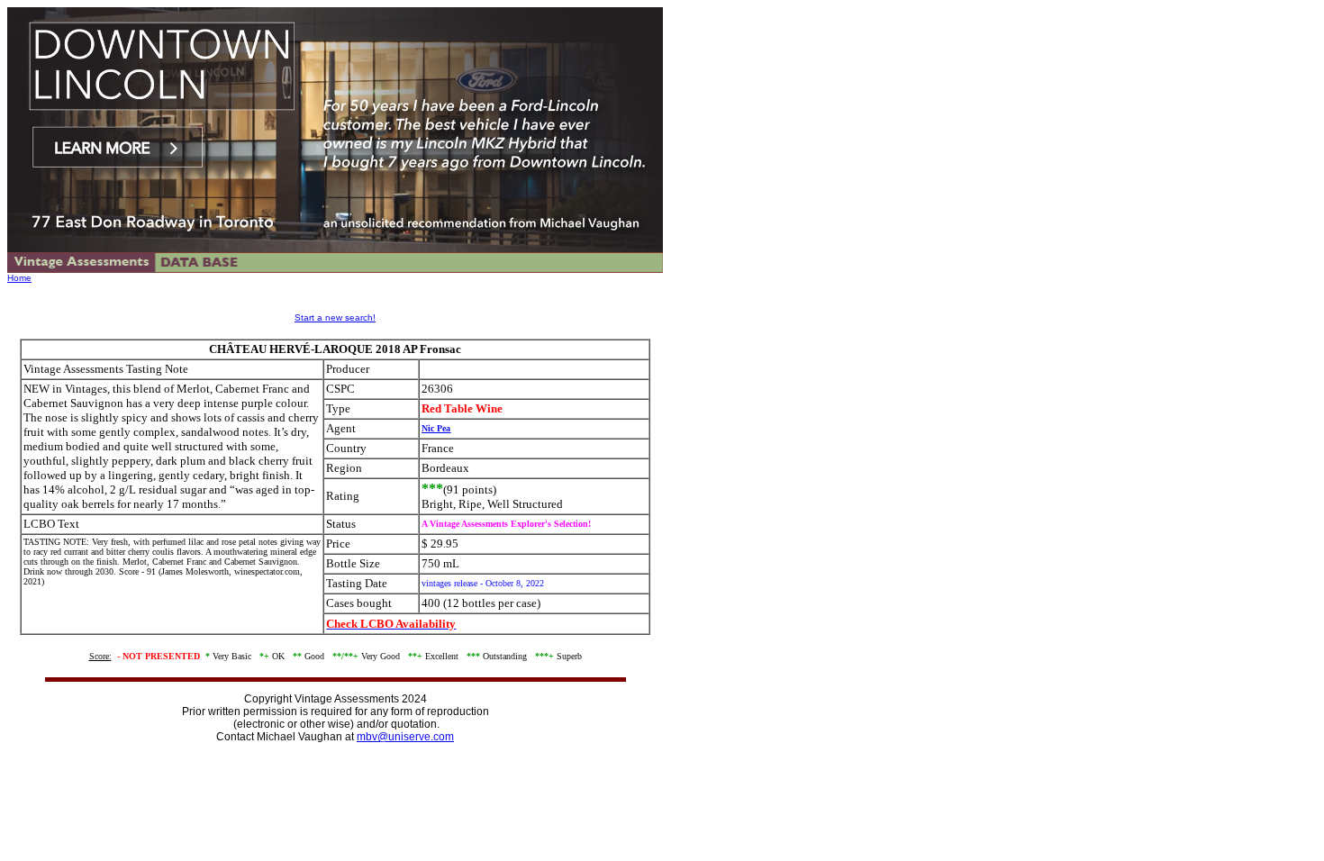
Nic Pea (436, 428)
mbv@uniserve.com (405, 736)
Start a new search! (335, 317)
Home (19, 278)
